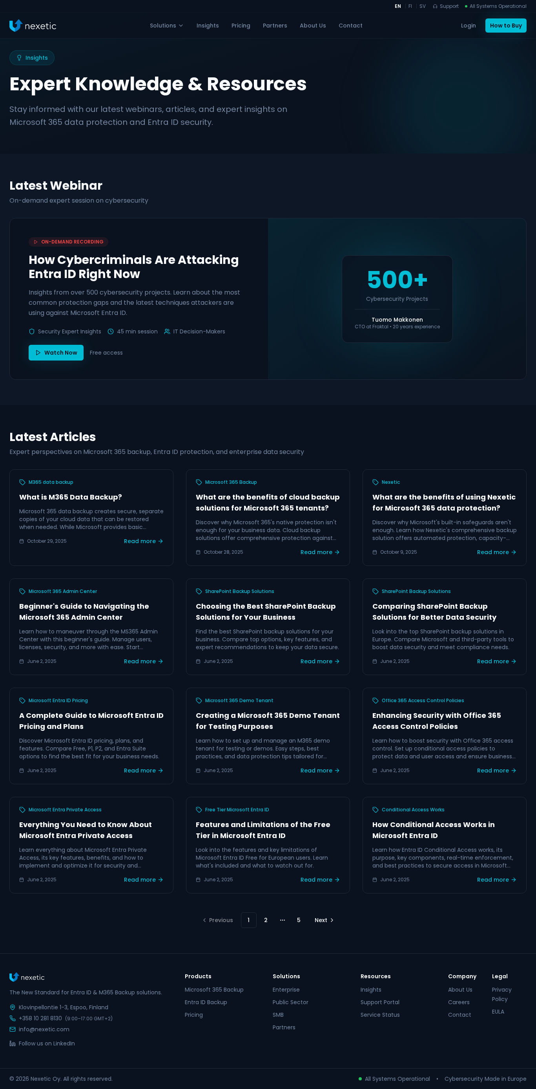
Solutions (163, 25)
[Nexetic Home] (32, 25)
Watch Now (60, 353)
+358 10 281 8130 (40, 1018)
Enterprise (286, 990)
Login (468, 25)
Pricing (241, 25)
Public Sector (290, 1002)
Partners (275, 25)
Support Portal (380, 1002)
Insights (208, 25)
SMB (278, 1015)
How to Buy (506, 25)
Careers (459, 1002)
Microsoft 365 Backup (214, 990)
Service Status (380, 1015)
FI (410, 6)
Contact (351, 25)
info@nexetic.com (44, 1029)
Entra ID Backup (206, 1002)
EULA (498, 1012)
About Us (313, 25)
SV (422, 6)
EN (398, 6)
